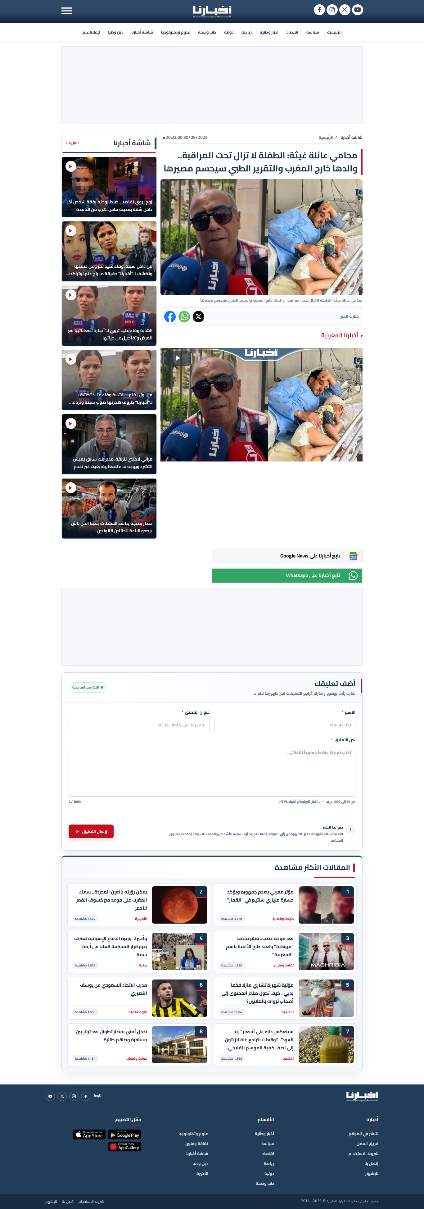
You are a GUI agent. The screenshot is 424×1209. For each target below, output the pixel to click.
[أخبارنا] (362, 1096)
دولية (228, 32)
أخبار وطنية (269, 32)
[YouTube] (50, 1096)
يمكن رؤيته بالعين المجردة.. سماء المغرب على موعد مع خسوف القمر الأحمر (111, 900)
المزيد (72, 143)
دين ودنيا (115, 32)
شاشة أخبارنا (142, 32)
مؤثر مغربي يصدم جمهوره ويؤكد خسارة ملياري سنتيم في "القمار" (260, 896)
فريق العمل (367, 1143)
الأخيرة (202, 1173)
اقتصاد (292, 32)
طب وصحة (207, 32)
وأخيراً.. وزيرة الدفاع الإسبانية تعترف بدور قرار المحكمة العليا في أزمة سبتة (110, 946)
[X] (62, 1096)
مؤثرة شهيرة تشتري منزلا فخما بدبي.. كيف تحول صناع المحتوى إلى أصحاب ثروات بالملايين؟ (258, 993)
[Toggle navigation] (66, 11)
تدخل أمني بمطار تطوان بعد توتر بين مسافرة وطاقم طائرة (111, 1036)
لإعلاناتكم (91, 32)
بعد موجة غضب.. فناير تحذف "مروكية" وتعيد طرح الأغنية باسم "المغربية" (260, 946)
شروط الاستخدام (363, 1153)
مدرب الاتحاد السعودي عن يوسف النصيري (113, 989)
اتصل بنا (68, 1201)
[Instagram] (74, 1096)
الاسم (348, 712)
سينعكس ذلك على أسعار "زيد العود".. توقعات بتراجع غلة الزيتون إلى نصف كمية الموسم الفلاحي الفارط (259, 1040)
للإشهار (371, 1173)
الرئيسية (334, 32)
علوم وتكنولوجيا (175, 32)
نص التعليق (343, 740)
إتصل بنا (371, 1163)
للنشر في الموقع (363, 1133)
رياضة (246, 32)
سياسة (312, 32)
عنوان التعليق (196, 712)
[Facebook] (85, 1096)
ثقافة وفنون (196, 1143)
